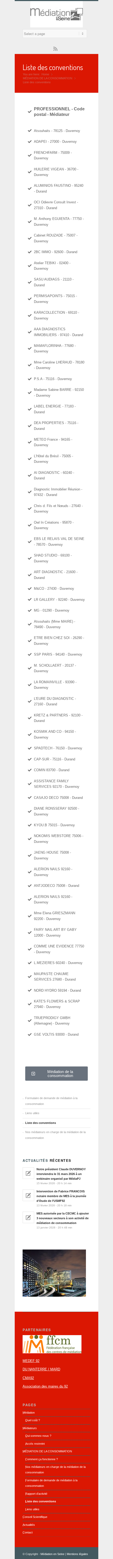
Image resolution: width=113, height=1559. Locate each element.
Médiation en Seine (52, 1554)
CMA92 (28, 1378)
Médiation (29, 1412)
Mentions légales (77, 1554)
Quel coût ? (32, 1420)
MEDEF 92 (31, 1361)
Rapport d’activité (36, 1493)
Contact (28, 1532)
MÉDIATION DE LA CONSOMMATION (47, 78)
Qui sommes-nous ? (38, 1435)
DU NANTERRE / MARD (41, 1369)
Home (45, 74)
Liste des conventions (53, 67)
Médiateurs (30, 1428)
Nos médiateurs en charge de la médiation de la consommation (55, 1134)
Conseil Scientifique (35, 1516)
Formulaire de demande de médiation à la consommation (51, 1100)
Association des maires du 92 (45, 1386)
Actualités (29, 1524)
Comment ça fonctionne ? (41, 1459)
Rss (55, 48)
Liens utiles (32, 1113)
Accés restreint (35, 1443)
